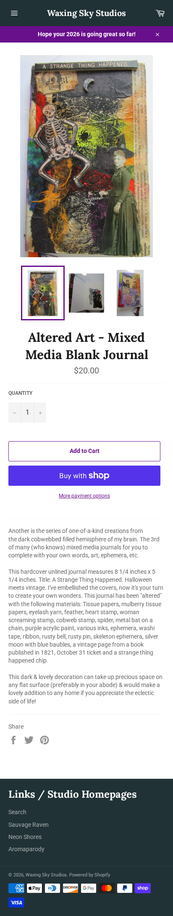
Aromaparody (26, 849)
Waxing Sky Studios (86, 13)
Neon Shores (25, 836)
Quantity (20, 393)
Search (17, 812)
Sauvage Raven (28, 824)
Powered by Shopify (89, 875)
